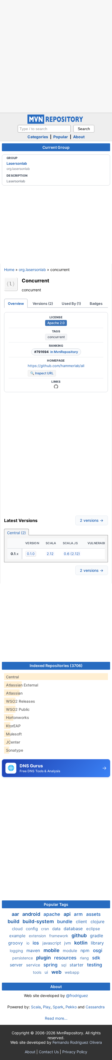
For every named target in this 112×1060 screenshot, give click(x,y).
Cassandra (95, 1007)
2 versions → (91, 520)
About (79, 136)
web (57, 972)
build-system (39, 921)
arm (79, 914)
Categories (37, 136)
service (33, 964)
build (14, 921)
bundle (65, 921)
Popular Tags (56, 904)
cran (45, 928)
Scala (36, 1007)
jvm (68, 943)
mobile (52, 950)
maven (33, 950)
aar (16, 914)
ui (47, 972)
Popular (60, 136)
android (31, 914)
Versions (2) (43, 303)
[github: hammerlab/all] (56, 386)
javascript (52, 943)
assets (93, 914)
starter (77, 964)
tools (37, 972)
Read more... (56, 1018)
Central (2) (16, 532)
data (56, 928)
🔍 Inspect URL (42, 373)
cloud (18, 928)
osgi (97, 950)
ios (36, 943)
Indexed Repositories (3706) (56, 665)
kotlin (81, 943)
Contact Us (49, 1051)
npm (85, 950)
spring (51, 964)
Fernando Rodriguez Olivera (77, 1042)
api (68, 914)
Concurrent (35, 280)
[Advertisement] (56, 55)
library (97, 943)
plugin (44, 957)
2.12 (50, 554)
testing (94, 964)
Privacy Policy (74, 1051)
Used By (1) (71, 303)
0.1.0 (31, 554)
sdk (96, 957)
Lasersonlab (17, 163)
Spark (58, 1007)
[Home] (56, 122)
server (17, 964)
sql (64, 965)
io (28, 943)
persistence (23, 958)
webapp (72, 972)
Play (47, 1007)
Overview (16, 303)
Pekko (71, 1007)
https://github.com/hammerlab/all (56, 366)
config (32, 928)
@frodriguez (77, 995)
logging (17, 950)
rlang (85, 958)
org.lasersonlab (32, 269)
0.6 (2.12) (72, 554)
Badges (96, 303)
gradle (96, 935)
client (82, 921)
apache (52, 914)
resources (66, 957)
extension (38, 935)
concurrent (56, 337)
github (79, 935)
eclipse (93, 928)
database (74, 928)
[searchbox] (44, 129)
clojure (97, 921)
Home (9, 269)
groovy (16, 943)
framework (59, 935)
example (18, 935)
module (70, 950)
